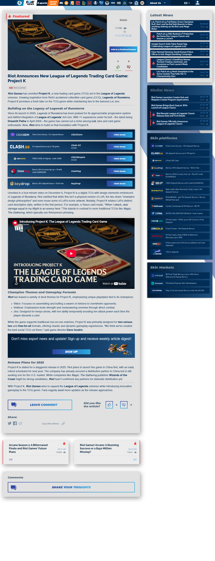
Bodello (123, 20)
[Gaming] (61, 3)
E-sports (42, 3)
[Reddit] (20, 423)
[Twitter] (10, 423)
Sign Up (71, 351)
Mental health (53, 3)
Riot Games (20, 87)
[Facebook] (15, 423)
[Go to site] (19, 134)
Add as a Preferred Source (123, 49)
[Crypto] (66, 3)
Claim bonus (119, 135)
